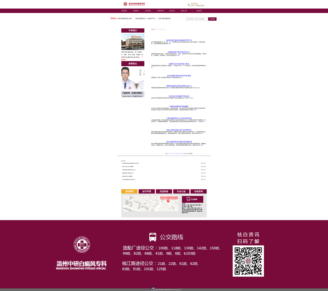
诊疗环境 (146, 191)
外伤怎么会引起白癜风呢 (127, 166)
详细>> (169, 43)
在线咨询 (199, 10)
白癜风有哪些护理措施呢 (179, 106)
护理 (164, 29)
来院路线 (129, 191)
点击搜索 (212, 19)
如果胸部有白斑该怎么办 (127, 173)
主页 (158, 29)
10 (177, 153)
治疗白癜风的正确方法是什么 (128, 179)
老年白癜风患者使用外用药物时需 (179, 142)
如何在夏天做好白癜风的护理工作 (179, 40)
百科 (161, 29)
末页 (185, 153)
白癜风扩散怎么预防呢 (127, 176)
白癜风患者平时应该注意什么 (179, 52)
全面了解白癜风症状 (164, 18)
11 (179, 153)
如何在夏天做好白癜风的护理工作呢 (130, 163)
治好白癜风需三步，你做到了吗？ (145, 18)
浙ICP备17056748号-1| (177, 289)
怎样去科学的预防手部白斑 (179, 96)
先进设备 (164, 191)
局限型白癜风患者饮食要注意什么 (179, 86)
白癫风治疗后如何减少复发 (179, 64)
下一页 (181, 153)
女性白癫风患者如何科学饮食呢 (179, 76)
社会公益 (181, 191)
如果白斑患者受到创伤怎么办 (128, 169)
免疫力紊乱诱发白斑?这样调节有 (179, 130)
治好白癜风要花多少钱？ (125, 18)
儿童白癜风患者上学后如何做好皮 (179, 118)
